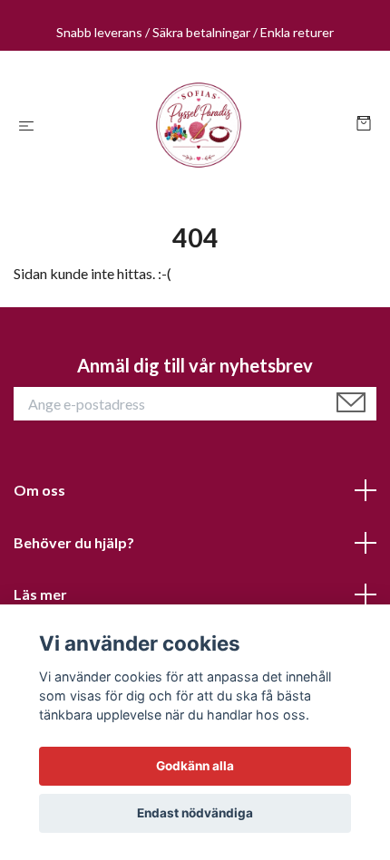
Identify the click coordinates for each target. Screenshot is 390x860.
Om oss (39, 489)
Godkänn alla (195, 766)
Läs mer (40, 594)
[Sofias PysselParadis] (198, 125)
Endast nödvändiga (195, 813)
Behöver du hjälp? (74, 542)
